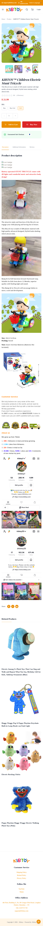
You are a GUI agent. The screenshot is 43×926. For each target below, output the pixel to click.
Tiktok (22, 892)
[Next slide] (38, 43)
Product (9, 19)
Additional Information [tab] (19, 147)
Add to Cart (13, 125)
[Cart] (32, 9)
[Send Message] (39, 922)
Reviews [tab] (32, 147)
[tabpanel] (21, 381)
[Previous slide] (5, 43)
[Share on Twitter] (12, 606)
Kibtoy (21, 922)
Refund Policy (21, 875)
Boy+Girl (12, 108)
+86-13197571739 (24, 2)
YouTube (21, 889)
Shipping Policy (21, 872)
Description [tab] (5, 147)
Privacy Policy (21, 878)
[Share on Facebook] (8, 606)
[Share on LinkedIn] (16, 606)
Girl (20, 108)
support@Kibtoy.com (21, 911)
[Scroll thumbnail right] (37, 69)
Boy (4, 108)
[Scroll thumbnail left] (5, 69)
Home (3, 19)
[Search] (27, 9)
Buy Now (33, 125)
